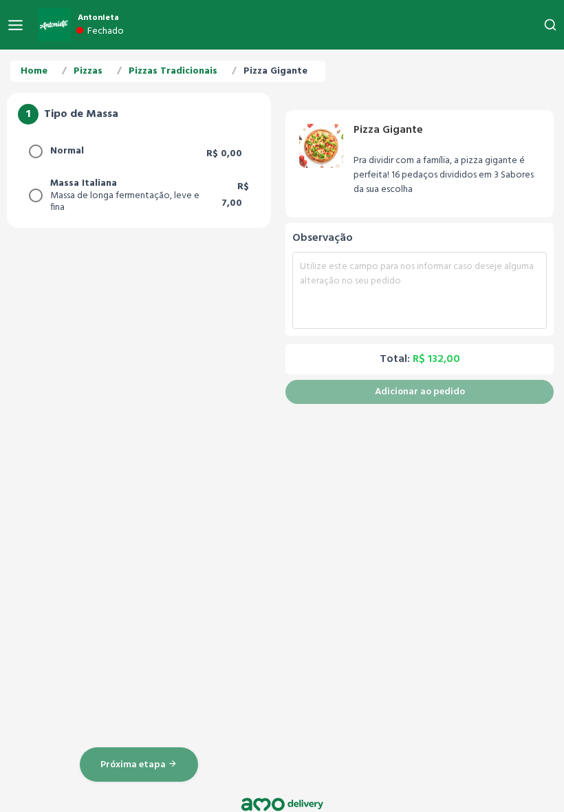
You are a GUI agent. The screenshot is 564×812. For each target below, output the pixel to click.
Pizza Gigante (275, 71)
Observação (322, 238)
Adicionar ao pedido (420, 392)
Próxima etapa (134, 765)
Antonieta (98, 18)
